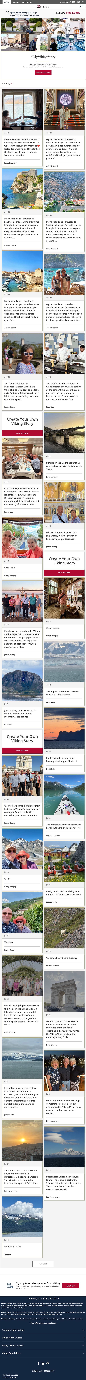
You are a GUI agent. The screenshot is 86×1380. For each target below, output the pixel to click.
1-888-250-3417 (73, 12)
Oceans (16, 2)
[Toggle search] (80, 6)
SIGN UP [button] (71, 1286)
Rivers (6, 2)
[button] (83, 6)
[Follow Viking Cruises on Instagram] (43, 1363)
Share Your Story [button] (43, 73)
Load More (42, 1264)
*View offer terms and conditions (43, 1323)
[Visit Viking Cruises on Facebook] (38, 1363)
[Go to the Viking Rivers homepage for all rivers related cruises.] (43, 6)
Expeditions (27, 2)
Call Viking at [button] (71, 2)
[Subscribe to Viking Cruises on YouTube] (47, 1363)
